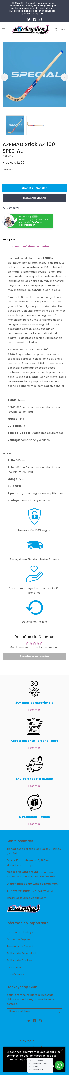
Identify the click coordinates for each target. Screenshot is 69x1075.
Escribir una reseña (34, 656)
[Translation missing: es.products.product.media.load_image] (15, 125)
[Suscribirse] (58, 1012)
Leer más (34, 709)
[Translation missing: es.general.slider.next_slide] (64, 77)
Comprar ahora (34, 198)
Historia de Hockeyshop (22, 932)
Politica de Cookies (19, 960)
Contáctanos (16, 974)
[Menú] (4, 30)
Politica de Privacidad (21, 953)
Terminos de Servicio (20, 946)
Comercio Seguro (18, 939)
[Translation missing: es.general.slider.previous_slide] (4, 77)
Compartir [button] (12, 208)
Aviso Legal (14, 967)
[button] (56, 30)
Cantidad (8, 169)
